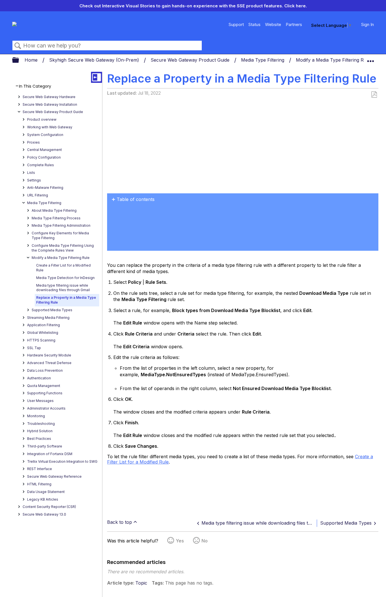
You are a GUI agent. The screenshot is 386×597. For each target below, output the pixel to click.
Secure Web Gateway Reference (54, 476)
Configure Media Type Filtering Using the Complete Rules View (63, 247)
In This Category (35, 86)
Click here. (295, 5)
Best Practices (39, 438)
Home (32, 60)
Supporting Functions (44, 393)
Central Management (44, 150)
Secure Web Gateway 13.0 (44, 514)
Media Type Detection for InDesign (65, 278)
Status (254, 24)
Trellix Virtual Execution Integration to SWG (62, 461)
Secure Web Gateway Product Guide (191, 60)
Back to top (119, 522)
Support (236, 24)
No (204, 541)
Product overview (42, 119)
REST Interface (39, 469)
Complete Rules (40, 165)
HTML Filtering (39, 484)
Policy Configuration (44, 157)
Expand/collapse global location (370, 58)
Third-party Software (44, 446)
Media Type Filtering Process (56, 218)
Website (273, 24)
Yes (180, 541)
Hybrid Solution (40, 431)
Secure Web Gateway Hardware (49, 97)
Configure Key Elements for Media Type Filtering (60, 235)
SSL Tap (34, 348)
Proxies (33, 142)
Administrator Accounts (46, 408)
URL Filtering (37, 195)
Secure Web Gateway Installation (50, 104)
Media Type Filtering (263, 60)
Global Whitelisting (42, 332)
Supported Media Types (52, 310)
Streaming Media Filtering (48, 317)
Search (17, 46)
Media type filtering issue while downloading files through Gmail (63, 287)
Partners (294, 24)
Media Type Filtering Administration (61, 225)
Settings (34, 180)
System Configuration (45, 135)
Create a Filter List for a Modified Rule (63, 267)
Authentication (39, 378)
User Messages (40, 401)
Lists (31, 172)
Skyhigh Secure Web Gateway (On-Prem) (94, 60)
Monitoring (36, 416)
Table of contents (136, 199)
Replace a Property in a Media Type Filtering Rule (66, 299)
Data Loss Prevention (45, 370)
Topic (141, 583)
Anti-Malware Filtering (45, 187)
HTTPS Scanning (41, 340)
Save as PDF (374, 94)
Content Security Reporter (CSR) (49, 507)
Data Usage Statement (46, 492)
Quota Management (43, 386)
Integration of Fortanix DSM (49, 454)
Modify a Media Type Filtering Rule (334, 60)
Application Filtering (43, 325)
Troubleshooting (41, 423)
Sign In (367, 24)
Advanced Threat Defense (49, 363)
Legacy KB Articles (42, 499)
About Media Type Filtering (54, 210)
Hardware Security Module (49, 355)
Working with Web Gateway (49, 127)
